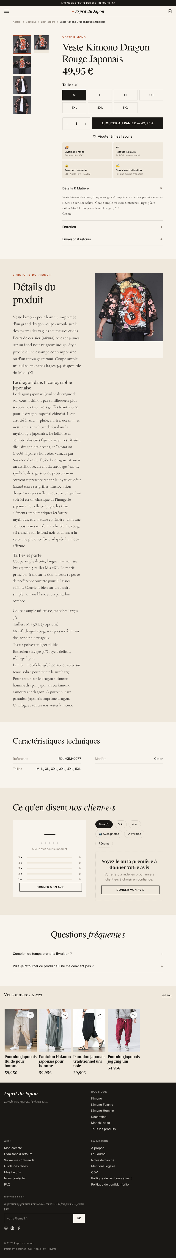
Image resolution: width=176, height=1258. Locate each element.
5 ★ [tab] (120, 824)
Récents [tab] (104, 843)
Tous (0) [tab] (104, 824)
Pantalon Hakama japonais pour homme (55, 1061)
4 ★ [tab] (135, 824)
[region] (88, 1043)
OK (79, 1218)
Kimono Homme (102, 1110)
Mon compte (13, 1148)
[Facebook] (19, 1228)
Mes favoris (12, 1172)
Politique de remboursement (111, 1178)
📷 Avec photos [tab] (109, 834)
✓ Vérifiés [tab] (134, 834)
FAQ (7, 1184)
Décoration (99, 1117)
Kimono (96, 1098)
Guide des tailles (16, 1166)
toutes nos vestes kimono (52, 705)
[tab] (22, 44)
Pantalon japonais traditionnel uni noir (89, 1061)
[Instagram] (6, 1228)
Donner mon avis (51, 887)
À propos (97, 1148)
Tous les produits (103, 1129)
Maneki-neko (100, 1123)
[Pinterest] (12, 1228)
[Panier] (170, 11)
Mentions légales (103, 1166)
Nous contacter (15, 1178)
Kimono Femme (102, 1104)
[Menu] (6, 11)
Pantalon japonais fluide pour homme (21, 1061)
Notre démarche (102, 1160)
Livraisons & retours (18, 1154)
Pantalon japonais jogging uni (124, 1059)
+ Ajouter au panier (20, 1044)
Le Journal (98, 1154)
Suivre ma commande (19, 1160)
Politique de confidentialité (110, 1184)
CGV (94, 1172)
